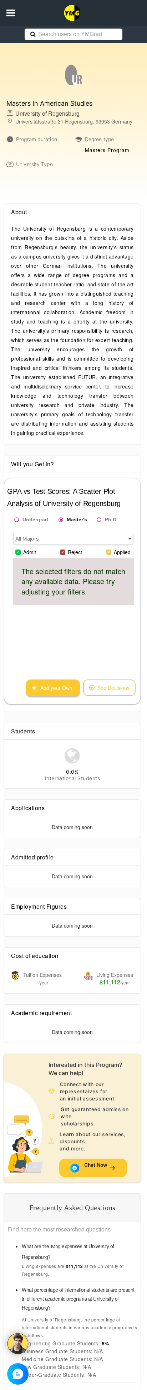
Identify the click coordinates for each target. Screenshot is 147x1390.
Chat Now (95, 1168)
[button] (10, 12)
